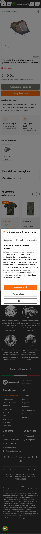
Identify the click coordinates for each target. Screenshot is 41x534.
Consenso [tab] (8, 240)
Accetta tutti (20, 287)
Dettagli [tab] (19, 240)
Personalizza (19, 294)
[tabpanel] (20, 261)
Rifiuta (20, 301)
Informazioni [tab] (32, 240)
